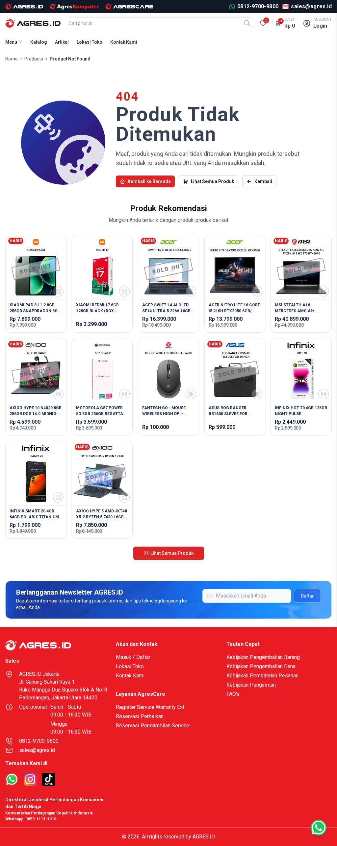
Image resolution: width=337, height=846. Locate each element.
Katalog (38, 42)
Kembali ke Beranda (149, 181)
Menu (11, 42)
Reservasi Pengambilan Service (152, 725)
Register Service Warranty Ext (150, 707)
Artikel (62, 42)
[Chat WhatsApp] (318, 827)
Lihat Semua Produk (212, 181)
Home (11, 58)
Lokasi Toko (89, 42)
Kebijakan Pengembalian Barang (263, 657)
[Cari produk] (247, 23)
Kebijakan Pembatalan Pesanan (262, 675)
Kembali (263, 181)
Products (33, 58)
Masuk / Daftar (133, 657)
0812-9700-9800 (39, 741)
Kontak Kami (123, 42)
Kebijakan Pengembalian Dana (261, 666)
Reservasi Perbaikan (140, 716)
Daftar (307, 596)
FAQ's (233, 694)
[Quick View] (58, 291)
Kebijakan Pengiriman (251, 685)
